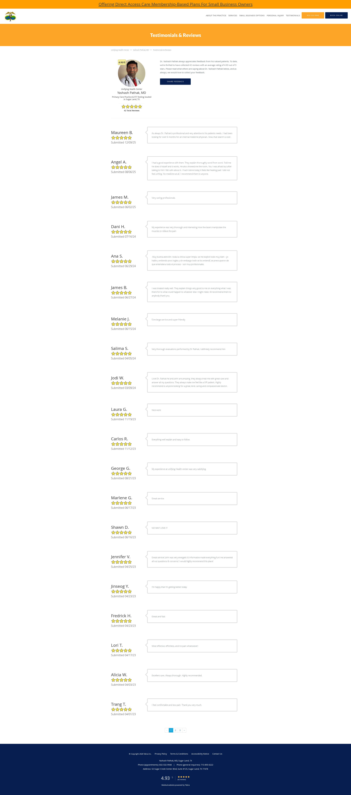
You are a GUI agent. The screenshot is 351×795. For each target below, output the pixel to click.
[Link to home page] (15, 17)
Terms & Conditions (179, 753)
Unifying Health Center (120, 50)
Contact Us (217, 753)
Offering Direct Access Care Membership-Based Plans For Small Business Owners (176, 4)
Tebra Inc (147, 754)
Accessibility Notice (200, 753)
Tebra (187, 785)
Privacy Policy (161, 753)
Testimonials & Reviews (162, 50)
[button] (336, 15)
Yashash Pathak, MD (141, 50)
